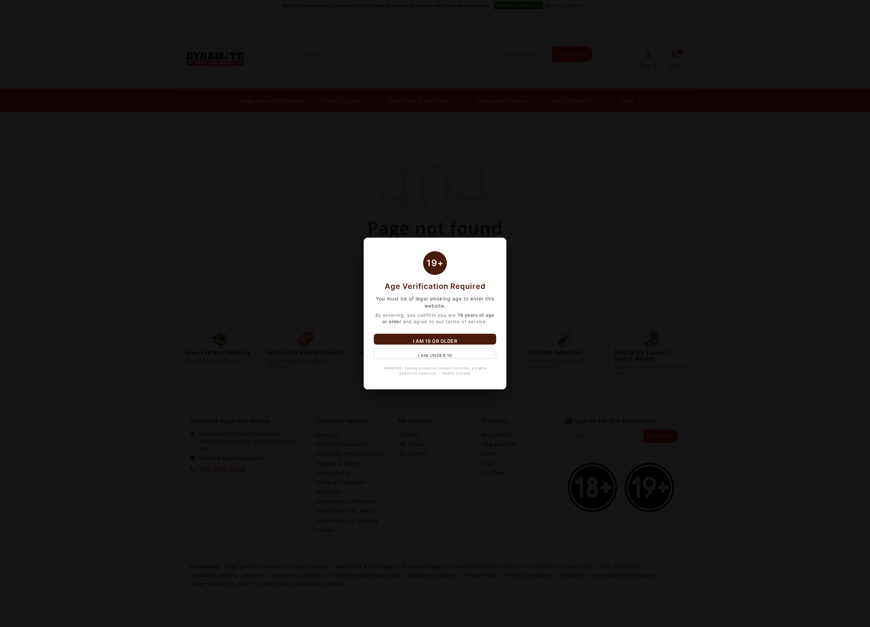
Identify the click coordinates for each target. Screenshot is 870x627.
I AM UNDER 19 (435, 355)
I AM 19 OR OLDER (435, 341)
